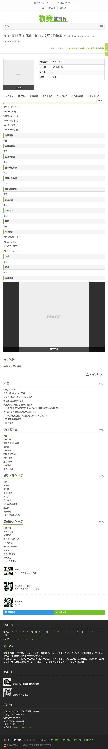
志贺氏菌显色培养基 (12, 419)
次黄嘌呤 (7, 535)
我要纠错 (62, 612)
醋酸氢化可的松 (10, 454)
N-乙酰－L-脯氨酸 (11, 539)
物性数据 (34, 96)
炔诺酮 (6, 489)
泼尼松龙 (7, 500)
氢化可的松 (8, 493)
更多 (98, 100)
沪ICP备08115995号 (42, 745)
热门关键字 (88, 740)
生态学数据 (62, 96)
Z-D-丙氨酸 (8, 423)
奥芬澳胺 (7, 465)
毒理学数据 (47, 96)
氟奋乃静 (7, 558)
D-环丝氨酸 (8, 532)
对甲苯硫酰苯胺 (10, 504)
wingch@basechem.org (48, 3)
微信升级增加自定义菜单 (14, 393)
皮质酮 (6, 486)
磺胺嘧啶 (7, 512)
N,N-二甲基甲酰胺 (11, 443)
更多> (101, 384)
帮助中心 (63, 8)
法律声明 (77, 740)
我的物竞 (51, 8)
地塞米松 (7, 451)
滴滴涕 (6, 550)
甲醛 (5, 436)
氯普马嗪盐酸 (9, 554)
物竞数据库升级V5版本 (13, 401)
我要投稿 (11, 612)
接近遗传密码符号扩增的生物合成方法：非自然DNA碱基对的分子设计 (34, 408)
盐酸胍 (6, 447)
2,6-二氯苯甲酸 (9, 561)
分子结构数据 (77, 96)
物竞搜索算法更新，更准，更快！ (18, 397)
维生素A (7, 497)
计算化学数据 (93, 96)
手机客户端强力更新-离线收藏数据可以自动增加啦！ (26, 416)
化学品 (60, 48)
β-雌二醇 (7, 528)
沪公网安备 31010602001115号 (19, 745)
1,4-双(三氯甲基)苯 (11, 515)
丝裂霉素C (8, 462)
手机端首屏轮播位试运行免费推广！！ (20, 412)
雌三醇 (6, 508)
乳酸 (5, 482)
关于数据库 (56, 740)
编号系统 (9, 96)
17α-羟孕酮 (8, 543)
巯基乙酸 (7, 439)
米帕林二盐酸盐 (10, 547)
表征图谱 (22, 96)
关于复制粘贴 (9, 390)
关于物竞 (67, 740)
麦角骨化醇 (8, 469)
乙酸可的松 (8, 458)
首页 (52, 48)
